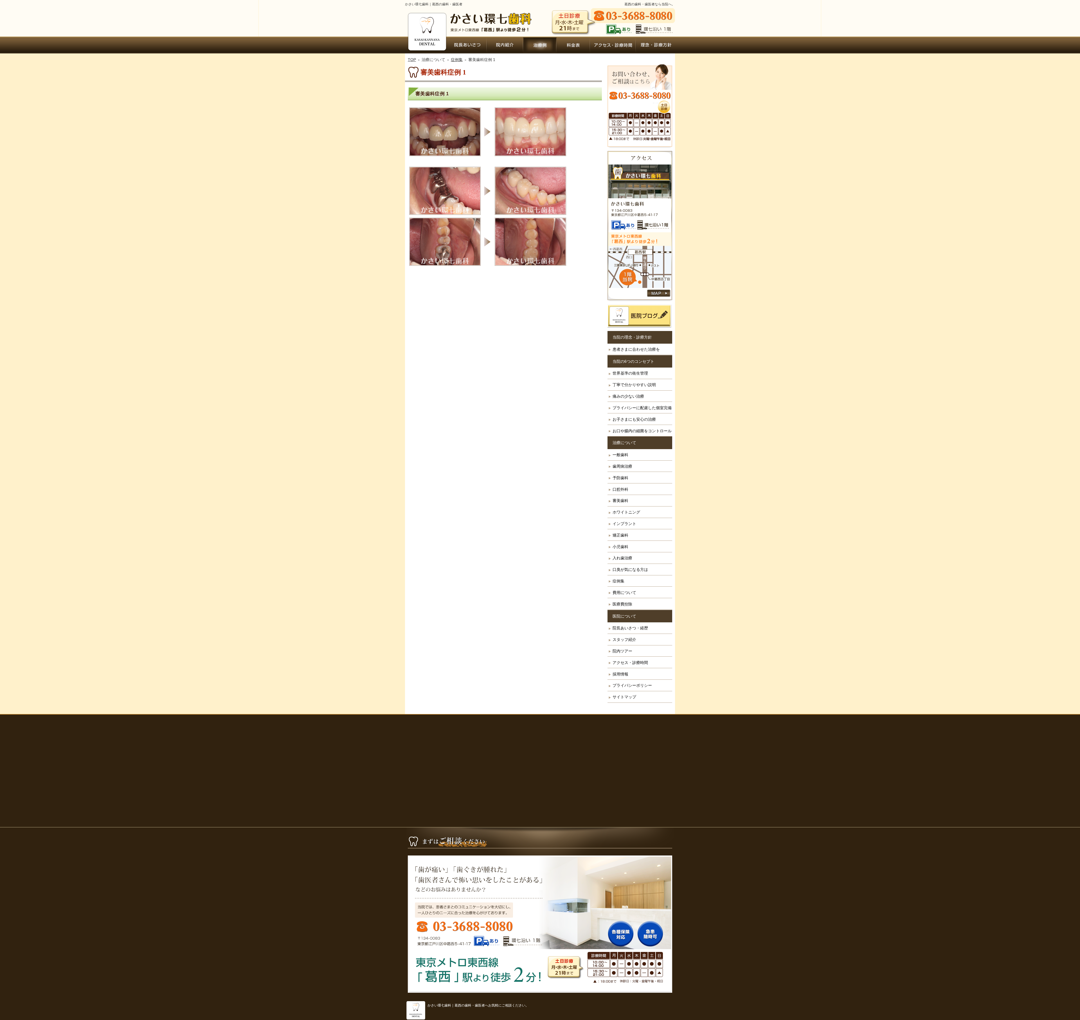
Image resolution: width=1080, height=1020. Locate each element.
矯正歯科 (620, 535)
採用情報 (620, 674)
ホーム (426, 45)
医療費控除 (622, 604)
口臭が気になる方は (630, 569)
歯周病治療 (622, 466)
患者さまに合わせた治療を (636, 349)
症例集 (618, 581)
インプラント (624, 523)
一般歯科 (620, 454)
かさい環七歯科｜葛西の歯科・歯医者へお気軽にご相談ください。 (478, 1005)
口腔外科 (620, 489)
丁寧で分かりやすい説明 (634, 384)
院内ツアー (622, 651)
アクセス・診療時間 (630, 662)
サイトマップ (624, 697)
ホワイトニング (626, 512)
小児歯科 (620, 546)
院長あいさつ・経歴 (630, 628)
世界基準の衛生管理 (630, 373)
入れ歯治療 (622, 558)
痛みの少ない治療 (628, 396)
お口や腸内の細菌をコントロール (642, 431)
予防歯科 (620, 478)
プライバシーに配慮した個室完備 (642, 408)
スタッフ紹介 (624, 639)
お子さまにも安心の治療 (634, 419)
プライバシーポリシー (632, 685)
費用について (624, 592)
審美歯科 (620, 500)
